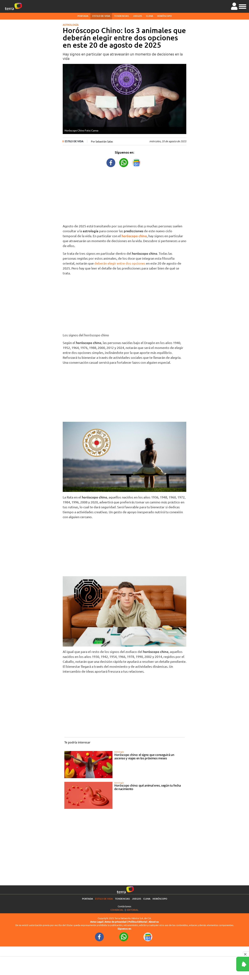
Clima (149, 16)
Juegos (137, 16)
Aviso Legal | (97, 921)
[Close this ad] (245, 954)
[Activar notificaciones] (226, 964)
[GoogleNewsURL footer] (148, 936)
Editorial (133, 909)
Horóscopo (164, 16)
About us (154, 921)
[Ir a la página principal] (13, 6)
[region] (124, 194)
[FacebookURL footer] (99, 936)
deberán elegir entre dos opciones (119, 263)
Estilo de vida (101, 16)
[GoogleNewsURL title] (136, 162)
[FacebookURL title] (111, 162)
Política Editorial (137, 921)
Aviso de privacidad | (116, 921)
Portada (82, 16)
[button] (242, 6)
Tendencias (121, 16)
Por (102, 141)
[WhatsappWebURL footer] (123, 936)
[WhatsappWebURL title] (123, 162)
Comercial (117, 909)
